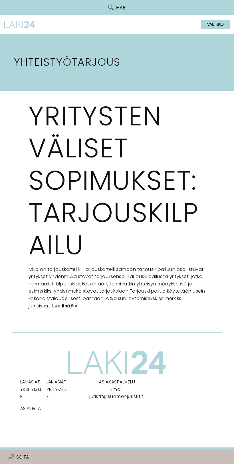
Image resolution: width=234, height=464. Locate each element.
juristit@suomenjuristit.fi (116, 396)
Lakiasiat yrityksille (57, 389)
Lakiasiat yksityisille (31, 389)
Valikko (215, 24)
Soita (22, 457)
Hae (121, 7)
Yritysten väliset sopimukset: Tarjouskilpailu (114, 180)
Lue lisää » (65, 306)
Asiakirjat (31, 408)
